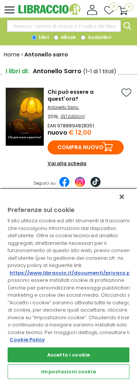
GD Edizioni (72, 116)
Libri (43, 37)
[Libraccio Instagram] (80, 185)
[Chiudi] (121, 197)
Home (12, 54)
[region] (68, 284)
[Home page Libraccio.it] (49, 13)
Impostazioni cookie (68, 371)
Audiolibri (99, 37)
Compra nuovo (80, 147)
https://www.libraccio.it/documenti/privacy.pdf (73, 273)
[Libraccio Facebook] (64, 185)
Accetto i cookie (68, 354)
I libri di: (17, 71)
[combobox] (64, 26)
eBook (68, 37)
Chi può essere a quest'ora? (71, 95)
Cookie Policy (27, 339)
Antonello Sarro (63, 107)
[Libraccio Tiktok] (95, 185)
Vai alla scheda (67, 163)
